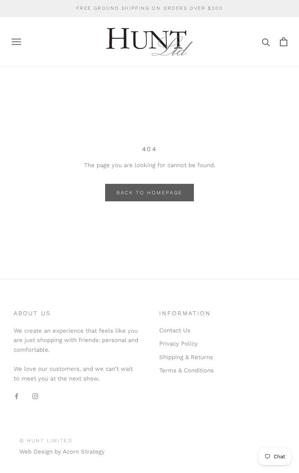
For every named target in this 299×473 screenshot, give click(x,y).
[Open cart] (283, 41)
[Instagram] (35, 396)
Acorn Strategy (84, 451)
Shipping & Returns (186, 357)
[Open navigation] (16, 41)
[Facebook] (16, 396)
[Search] (266, 42)
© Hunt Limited (45, 440)
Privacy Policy (178, 343)
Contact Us (174, 330)
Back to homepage (149, 192)
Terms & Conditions (186, 370)
